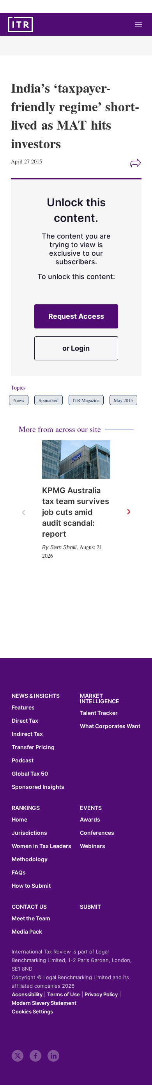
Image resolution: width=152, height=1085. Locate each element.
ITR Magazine (86, 400)
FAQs (19, 872)
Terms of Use (63, 994)
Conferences (97, 833)
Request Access (76, 316)
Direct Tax (25, 720)
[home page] (20, 24)
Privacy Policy (101, 994)
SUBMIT (90, 906)
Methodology (30, 859)
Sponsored (48, 400)
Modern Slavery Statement (44, 1003)
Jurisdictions (29, 833)
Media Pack (27, 931)
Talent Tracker (99, 713)
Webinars (92, 846)
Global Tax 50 (30, 773)
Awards (90, 819)
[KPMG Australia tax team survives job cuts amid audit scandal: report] (76, 459)
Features (23, 707)
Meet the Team (31, 918)
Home (19, 819)
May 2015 (123, 400)
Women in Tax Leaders (41, 846)
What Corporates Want (110, 726)
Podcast (23, 760)
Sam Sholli (63, 547)
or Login (76, 348)
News (18, 400)
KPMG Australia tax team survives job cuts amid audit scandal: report (75, 512)
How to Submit (31, 885)
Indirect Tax (27, 734)
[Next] (128, 512)
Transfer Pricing (33, 747)
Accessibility (27, 994)
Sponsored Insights (38, 787)
